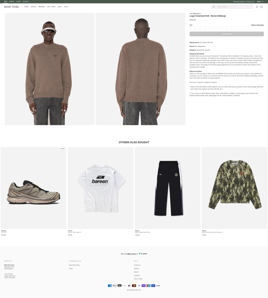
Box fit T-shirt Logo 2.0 (74, 232)
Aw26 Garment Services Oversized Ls (212, 232)
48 (205, 29)
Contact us (137, 265)
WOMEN (11, 1)
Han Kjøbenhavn (195, 13)
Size (227, 25)
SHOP (26, 7)
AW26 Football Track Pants (142, 232)
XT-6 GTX (3, 232)
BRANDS (42, 7)
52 (227, 29)
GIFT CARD (51, 7)
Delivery (136, 268)
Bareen (70, 230)
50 (216, 29)
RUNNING (26, 1)
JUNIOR (18, 1)
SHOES (33, 7)
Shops (71, 268)
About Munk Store (74, 265)
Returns (136, 272)
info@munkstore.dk (9, 276)
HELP (66, 7)
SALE (60, 7)
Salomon (3, 230)
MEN (5, 1)
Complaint (137, 275)
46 (194, 29)
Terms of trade (138, 278)
